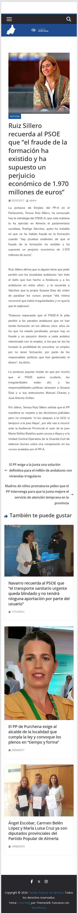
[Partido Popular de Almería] (39, 27)
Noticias (14, 116)
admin (32, 200)
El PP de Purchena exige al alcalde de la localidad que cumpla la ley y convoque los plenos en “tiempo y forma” (34, 734)
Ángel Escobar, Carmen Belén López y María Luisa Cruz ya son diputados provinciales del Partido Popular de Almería (37, 830)
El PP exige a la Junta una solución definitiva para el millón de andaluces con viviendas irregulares (40, 470)
